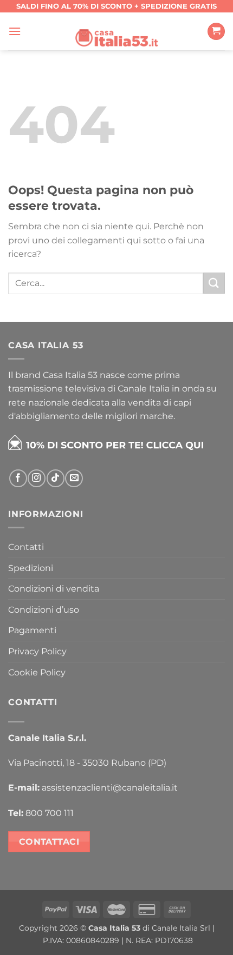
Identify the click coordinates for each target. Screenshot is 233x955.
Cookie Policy (37, 672)
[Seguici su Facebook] (18, 478)
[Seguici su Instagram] (37, 478)
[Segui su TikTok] (55, 478)
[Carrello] (216, 32)
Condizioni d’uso (43, 610)
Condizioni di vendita (53, 588)
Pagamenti (32, 630)
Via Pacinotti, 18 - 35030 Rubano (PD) (87, 763)
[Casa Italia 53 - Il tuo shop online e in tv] (116, 31)
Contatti (26, 547)
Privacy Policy (37, 651)
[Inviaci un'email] (74, 478)
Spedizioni (30, 568)
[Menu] (14, 31)
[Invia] (214, 283)
